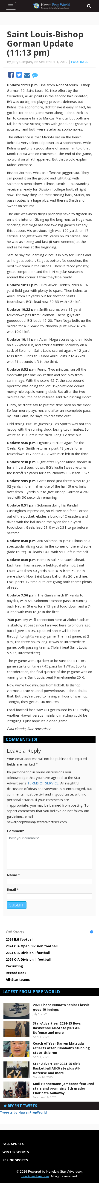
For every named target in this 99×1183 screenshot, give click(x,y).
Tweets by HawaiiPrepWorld (23, 1112)
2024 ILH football (19, 939)
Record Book (16, 973)
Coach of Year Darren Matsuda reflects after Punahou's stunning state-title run (61, 1048)
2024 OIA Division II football (28, 959)
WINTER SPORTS (16, 1152)
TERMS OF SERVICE (43, 783)
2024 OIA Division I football (28, 953)
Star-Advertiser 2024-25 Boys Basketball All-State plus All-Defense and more (57, 1028)
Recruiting (14, 966)
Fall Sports (15, 931)
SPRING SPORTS (15, 1160)
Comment (15, 830)
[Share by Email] (27, 76)
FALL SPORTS (13, 1143)
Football (79, 62)
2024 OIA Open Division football (32, 946)
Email (11, 889)
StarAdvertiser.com (35, 1176)
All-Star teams (18, 979)
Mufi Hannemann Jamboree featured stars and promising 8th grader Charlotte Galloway (63, 1088)
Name (12, 875)
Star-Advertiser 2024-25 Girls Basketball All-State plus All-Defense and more (57, 1068)
